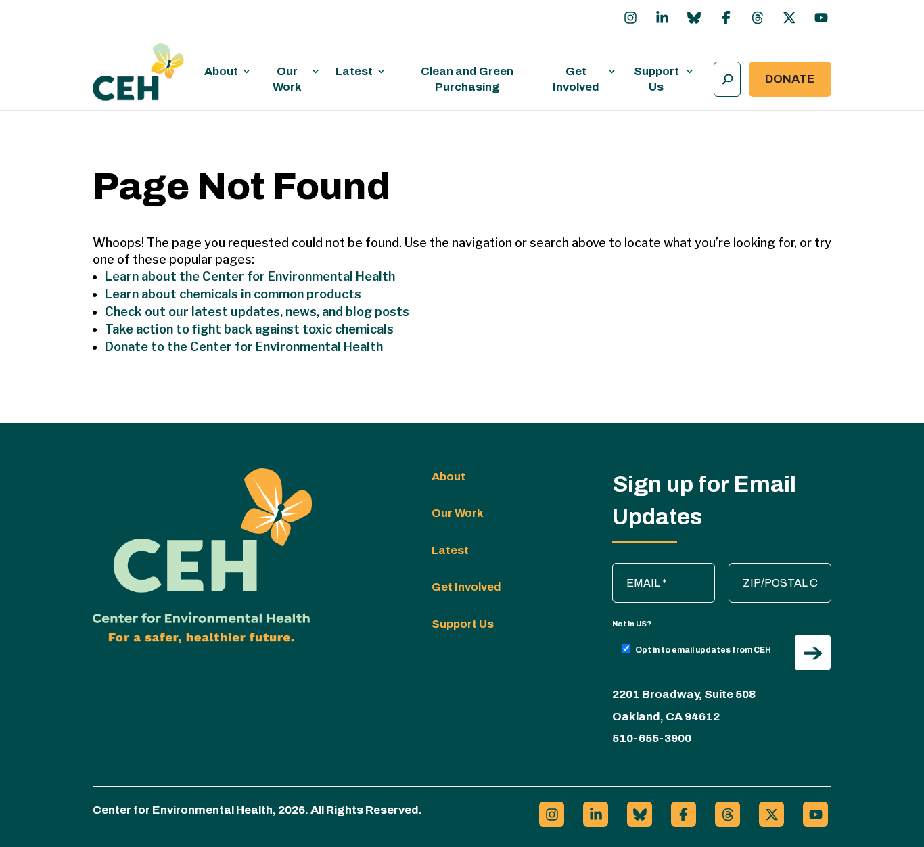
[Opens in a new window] (630, 17)
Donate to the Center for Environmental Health (244, 347)
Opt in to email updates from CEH (703, 650)
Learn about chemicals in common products (233, 294)
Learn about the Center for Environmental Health (250, 276)
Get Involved (576, 79)
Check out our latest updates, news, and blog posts (257, 311)
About (221, 71)
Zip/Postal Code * (777, 570)
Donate (790, 78)
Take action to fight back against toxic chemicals (249, 329)
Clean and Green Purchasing (467, 79)
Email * (635, 570)
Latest (354, 71)
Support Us (656, 79)
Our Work (287, 79)
